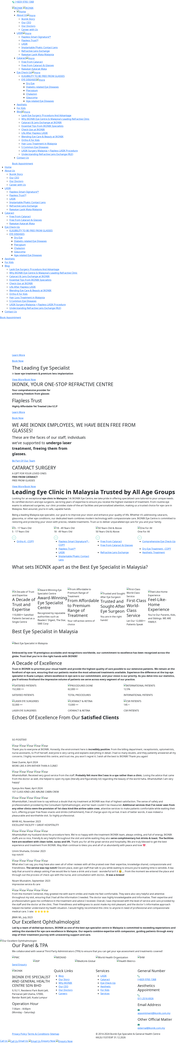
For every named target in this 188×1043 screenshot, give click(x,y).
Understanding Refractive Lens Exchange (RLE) (47, 154)
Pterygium (32, 90)
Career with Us (29, 29)
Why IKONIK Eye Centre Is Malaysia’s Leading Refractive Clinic (55, 119)
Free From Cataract (32, 61)
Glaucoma (31, 97)
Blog (19, 111)
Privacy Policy (19, 1034)
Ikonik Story (28, 19)
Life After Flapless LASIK (34, 133)
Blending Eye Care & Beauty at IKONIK (42, 136)
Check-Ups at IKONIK (33, 129)
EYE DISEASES (29, 79)
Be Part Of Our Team (23, 460)
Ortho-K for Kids (30, 140)
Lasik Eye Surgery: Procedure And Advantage (46, 115)
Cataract (21, 58)
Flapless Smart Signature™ (36, 36)
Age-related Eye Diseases (40, 101)
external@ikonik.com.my (151, 1028)
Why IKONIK (65, 983)
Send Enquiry (19, 964)
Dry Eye (30, 83)
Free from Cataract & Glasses (37, 65)
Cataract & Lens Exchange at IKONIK (41, 122)
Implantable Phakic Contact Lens (39, 47)
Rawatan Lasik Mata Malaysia (37, 54)
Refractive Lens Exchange (35, 51)
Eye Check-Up (24, 72)
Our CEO (26, 22)
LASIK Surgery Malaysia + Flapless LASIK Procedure (49, 150)
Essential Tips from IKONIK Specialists (42, 126)
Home (8, 167)
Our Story (64, 979)
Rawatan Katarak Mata (34, 68)
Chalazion (31, 94)
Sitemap (54, 1034)
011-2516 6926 (145, 998)
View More (18, 379)
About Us (22, 15)
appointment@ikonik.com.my (154, 1013)
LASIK (20, 33)
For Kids (21, 108)
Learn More (18, 355)
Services (105, 993)
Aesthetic (22, 104)
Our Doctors (28, 26)
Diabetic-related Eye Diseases (42, 87)
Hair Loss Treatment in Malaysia (39, 143)
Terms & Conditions (38, 1034)
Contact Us (23, 157)
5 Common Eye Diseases (34, 147)
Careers (63, 993)
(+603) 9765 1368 (24, 1)
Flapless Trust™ (29, 40)
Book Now (18, 361)
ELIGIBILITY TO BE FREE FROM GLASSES (43, 76)
